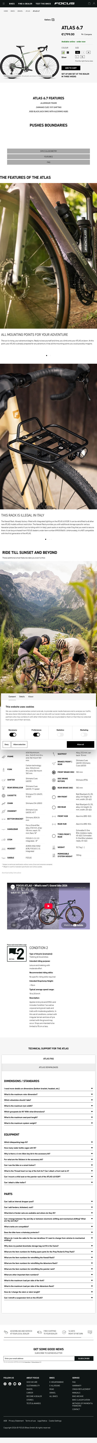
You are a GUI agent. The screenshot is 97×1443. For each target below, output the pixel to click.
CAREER (29, 1392)
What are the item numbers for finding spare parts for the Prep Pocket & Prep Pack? (39, 1251)
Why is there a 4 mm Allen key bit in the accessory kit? (27, 1153)
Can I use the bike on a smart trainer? (19, 1165)
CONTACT (76, 1409)
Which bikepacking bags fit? (16, 1142)
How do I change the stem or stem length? (22, 1292)
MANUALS (76, 1392)
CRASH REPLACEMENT (81, 1389)
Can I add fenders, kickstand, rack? (18, 1207)
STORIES (29, 1400)
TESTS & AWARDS (33, 1403)
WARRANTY (76, 1385)
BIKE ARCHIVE (78, 1396)
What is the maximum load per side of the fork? (24, 1280)
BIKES (12, 3)
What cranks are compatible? (16, 1226)
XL (82, 57)
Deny (7, 744)
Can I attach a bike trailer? (15, 1182)
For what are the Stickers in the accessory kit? (23, 1159)
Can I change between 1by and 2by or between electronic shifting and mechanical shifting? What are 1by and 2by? (45, 1219)
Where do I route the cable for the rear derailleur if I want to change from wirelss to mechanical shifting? (44, 1239)
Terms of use (30, 1420)
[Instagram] (5, 1383)
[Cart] (89, 3)
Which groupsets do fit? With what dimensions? (24, 1111)
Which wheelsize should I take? (17, 1100)
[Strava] (19, 1383)
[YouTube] (14, 1383)
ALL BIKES (53, 1396)
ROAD (51, 1389)
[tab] (48, 1058)
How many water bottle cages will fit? (20, 1148)
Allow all (80, 744)
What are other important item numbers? (21, 1274)
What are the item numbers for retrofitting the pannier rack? (29, 1269)
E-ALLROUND (54, 1385)
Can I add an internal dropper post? (19, 1201)
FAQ (48, 162)
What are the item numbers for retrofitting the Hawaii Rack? (29, 1257)
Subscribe (84, 1358)
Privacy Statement (16, 1420)
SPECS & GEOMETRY (48, 151)
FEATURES (48, 156)
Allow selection (19, 744)
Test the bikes (43, 3)
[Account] (94, 3)
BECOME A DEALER (34, 1396)
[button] (4, 4)
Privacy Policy (27, 1362)
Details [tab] (22, 696)
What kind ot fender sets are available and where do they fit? (29, 1213)
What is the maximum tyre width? (18, 1106)
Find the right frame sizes (84, 61)
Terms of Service (35, 1362)
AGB (5, 1420)
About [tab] (30, 696)
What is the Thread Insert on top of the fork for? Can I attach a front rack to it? (36, 1171)
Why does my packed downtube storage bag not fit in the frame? (31, 1246)
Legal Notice (42, 1420)
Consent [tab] (12, 696)
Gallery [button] (47, 19)
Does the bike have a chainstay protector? (21, 1232)
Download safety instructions (11, 873)
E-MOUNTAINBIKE (56, 1382)
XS (78, 52)
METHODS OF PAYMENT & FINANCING (82, 1404)
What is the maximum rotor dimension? (20, 1094)
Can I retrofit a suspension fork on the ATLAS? (23, 1297)
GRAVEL (52, 1392)
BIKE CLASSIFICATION (81, 1400)
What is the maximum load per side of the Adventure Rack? (29, 1286)
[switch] (36, 735)
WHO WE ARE (31, 1382)
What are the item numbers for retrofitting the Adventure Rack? (30, 1263)
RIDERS (29, 1389)
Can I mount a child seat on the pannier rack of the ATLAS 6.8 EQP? (32, 1176)
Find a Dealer (25, 3)
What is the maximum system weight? (20, 1123)
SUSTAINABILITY (33, 1385)
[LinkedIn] (9, 1383)
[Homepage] (65, 3)
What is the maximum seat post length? (21, 1117)
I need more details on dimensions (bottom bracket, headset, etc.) (32, 1088)
